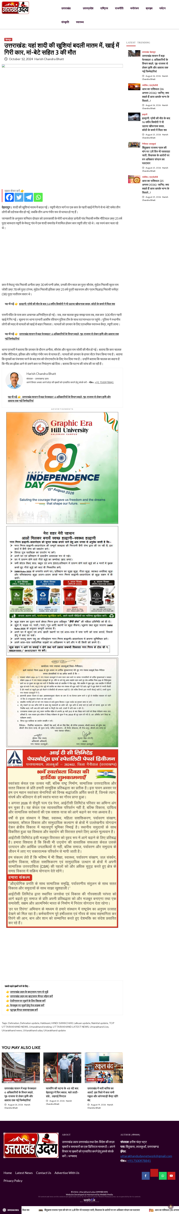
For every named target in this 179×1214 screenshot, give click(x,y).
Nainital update (99, 1023)
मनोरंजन (134, 8)
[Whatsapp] (38, 197)
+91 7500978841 (104, 382)
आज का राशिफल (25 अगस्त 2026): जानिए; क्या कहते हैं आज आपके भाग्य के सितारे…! (104, 1210)
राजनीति (119, 8)
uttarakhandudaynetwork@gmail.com (146, 1156)
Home (7, 1173)
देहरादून (8, 39)
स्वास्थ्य (80, 22)
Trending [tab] (143, 42)
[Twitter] (19, 197)
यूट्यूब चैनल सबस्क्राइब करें (24, 1009)
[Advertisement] (62, 161)
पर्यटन (162, 8)
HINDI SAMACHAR (62, 1023)
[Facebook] (9, 197)
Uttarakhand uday (32, 1030)
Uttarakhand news (12, 1030)
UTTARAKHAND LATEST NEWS (71, 1026)
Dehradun (13, 1023)
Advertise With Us (67, 1173)
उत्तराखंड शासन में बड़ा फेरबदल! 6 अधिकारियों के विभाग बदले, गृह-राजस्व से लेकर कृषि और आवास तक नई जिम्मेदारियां (155, 63)
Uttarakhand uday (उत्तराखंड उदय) (93, 1192)
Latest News (24, 1173)
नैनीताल (145, 144)
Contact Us (43, 1173)
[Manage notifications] (171, 1206)
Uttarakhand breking (40, 1026)
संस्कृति (65, 22)
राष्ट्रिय (104, 8)
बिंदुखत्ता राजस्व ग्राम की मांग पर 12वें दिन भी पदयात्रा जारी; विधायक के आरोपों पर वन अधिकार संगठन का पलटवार (156, 155)
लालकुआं (152, 144)
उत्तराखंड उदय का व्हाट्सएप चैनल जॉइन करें (31, 996)
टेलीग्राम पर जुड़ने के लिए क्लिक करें (27, 1000)
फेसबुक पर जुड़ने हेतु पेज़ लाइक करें (27, 1005)
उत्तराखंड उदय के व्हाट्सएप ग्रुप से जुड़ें (29, 991)
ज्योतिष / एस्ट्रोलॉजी (150, 85)
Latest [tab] (131, 42)
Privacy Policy (12, 1181)
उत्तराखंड (66, 8)
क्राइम (149, 8)
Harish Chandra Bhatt (49, 59)
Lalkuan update (82, 1023)
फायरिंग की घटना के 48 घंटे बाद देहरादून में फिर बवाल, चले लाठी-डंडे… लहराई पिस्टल (62, 1092)
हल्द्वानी (144, 114)
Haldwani (45, 1023)
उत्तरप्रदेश (88, 8)
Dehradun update (29, 1023)
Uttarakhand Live (99, 1026)
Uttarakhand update (55, 1030)
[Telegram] (28, 197)
